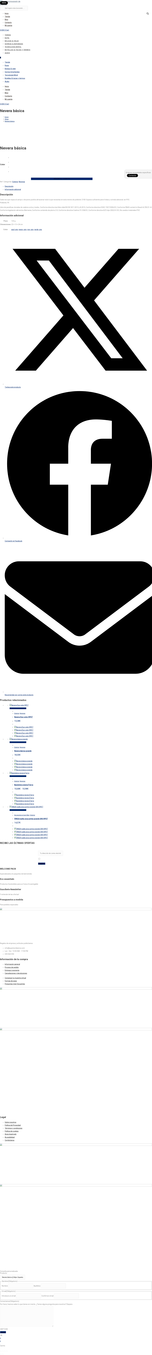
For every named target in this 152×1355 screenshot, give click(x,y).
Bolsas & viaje (10, 69)
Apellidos (37, 1286)
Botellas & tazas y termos (15, 78)
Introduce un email (9, 1296)
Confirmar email (47, 1296)
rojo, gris (30, 229)
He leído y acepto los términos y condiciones (57, 859)
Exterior (15, 182)
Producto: (3, 1273)
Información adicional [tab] (13, 189)
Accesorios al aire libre (21, 815)
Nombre (5, 1286)
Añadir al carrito (62, 179)
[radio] (10, 157)
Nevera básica (9, 121)
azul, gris (14, 229)
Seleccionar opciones (18, 708)
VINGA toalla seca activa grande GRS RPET (31, 819)
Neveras (22, 182)
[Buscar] (148, 13)
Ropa (7, 65)
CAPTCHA (4, 1329)
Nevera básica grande (22, 751)
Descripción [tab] (9, 186)
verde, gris (38, 229)
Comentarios (9, 1301)
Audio (7, 81)
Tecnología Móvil (11, 75)
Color (2, 164)
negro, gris (22, 229)
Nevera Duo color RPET (23, 717)
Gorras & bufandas (12, 72)
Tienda (7, 62)
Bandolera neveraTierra (23, 785)
